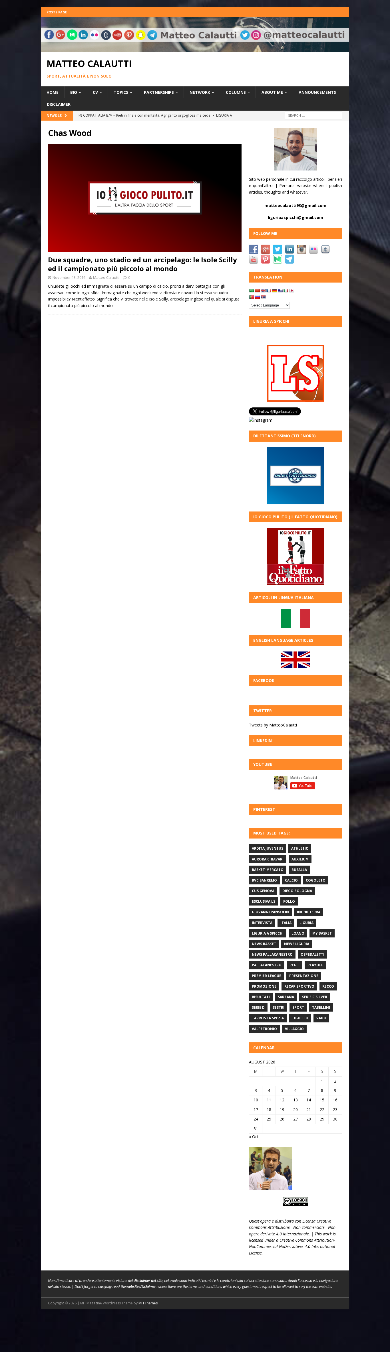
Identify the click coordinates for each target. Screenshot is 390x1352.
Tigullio (300, 1018)
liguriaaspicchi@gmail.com (295, 217)
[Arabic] (251, 290)
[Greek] (280, 290)
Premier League (266, 975)
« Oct (254, 1136)
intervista (262, 922)
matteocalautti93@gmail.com (295, 205)
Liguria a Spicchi (268, 933)
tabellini (321, 1007)
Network (200, 92)
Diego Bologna (297, 890)
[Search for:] (313, 115)
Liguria (306, 922)
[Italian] (285, 290)
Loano (298, 933)
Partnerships (159, 92)
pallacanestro (267, 965)
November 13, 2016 (69, 277)
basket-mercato (268, 869)
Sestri (278, 1007)
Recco (328, 986)
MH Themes (148, 1303)
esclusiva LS (263, 901)
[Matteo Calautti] (195, 48)
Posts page (57, 12)
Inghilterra (308, 912)
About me (272, 92)
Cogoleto (315, 880)
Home (53, 92)
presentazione (303, 975)
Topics (121, 92)
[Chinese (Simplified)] (257, 290)
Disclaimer (59, 104)
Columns (236, 92)
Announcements (317, 92)
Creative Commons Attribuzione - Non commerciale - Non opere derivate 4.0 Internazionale (292, 1227)
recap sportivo (299, 986)
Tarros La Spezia (268, 1018)
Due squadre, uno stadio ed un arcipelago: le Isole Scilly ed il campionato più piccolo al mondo (142, 264)
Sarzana (286, 996)
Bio (73, 92)
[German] (274, 290)
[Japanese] (291, 290)
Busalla (299, 869)
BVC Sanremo (264, 880)
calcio (291, 880)
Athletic (299, 848)
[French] (268, 290)
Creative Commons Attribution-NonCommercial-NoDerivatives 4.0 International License (292, 1246)
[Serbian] (263, 297)
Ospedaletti (312, 954)
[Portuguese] (251, 297)
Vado (321, 1018)
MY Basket (322, 933)
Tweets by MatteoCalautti (273, 725)
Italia (286, 922)
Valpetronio (264, 1028)
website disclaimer (141, 1286)
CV (95, 92)
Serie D (258, 1007)
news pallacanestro (272, 954)
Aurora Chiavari (268, 859)
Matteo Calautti (106, 277)
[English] (263, 290)
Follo (289, 901)
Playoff (315, 965)
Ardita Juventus (267, 848)
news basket (264, 943)
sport (298, 1007)
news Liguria (296, 943)
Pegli (294, 965)
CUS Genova (263, 890)
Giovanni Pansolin (270, 912)
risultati (261, 996)
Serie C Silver (314, 996)
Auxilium (300, 859)
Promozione (264, 986)
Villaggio (294, 1028)
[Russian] (257, 297)
